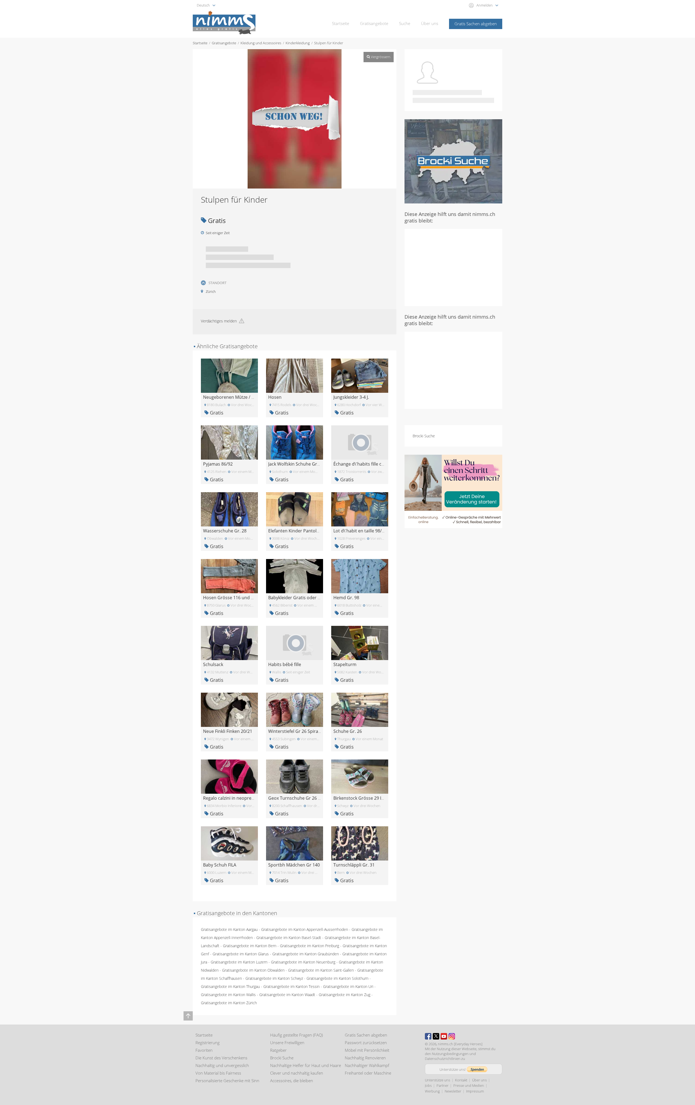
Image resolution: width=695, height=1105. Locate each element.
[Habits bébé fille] (294, 642)
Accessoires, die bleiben (291, 1080)
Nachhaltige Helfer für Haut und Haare (305, 1065)
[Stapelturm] (359, 642)
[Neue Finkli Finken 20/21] (229, 709)
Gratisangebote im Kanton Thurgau (230, 986)
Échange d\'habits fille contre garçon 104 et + (379, 464)
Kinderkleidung (298, 42)
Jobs (428, 1085)
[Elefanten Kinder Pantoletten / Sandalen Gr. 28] (294, 508)
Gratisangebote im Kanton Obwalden (253, 970)
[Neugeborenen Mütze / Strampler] (229, 375)
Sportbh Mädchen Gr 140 (294, 865)
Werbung (432, 1091)
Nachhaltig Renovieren (365, 1057)
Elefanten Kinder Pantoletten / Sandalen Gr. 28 (316, 531)
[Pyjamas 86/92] (229, 442)
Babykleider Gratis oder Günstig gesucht (309, 598)
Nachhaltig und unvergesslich (222, 1065)
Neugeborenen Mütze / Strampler (237, 397)
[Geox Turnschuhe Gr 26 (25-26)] (294, 776)
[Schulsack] (229, 642)
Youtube (444, 1036)
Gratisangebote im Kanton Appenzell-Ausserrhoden (304, 929)
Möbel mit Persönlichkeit (367, 1050)
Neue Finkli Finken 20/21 (227, 731)
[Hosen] (294, 375)
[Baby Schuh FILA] (229, 843)
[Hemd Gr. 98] (359, 575)
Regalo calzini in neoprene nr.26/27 (239, 798)
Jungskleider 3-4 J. (351, 397)
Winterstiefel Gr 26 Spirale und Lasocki (307, 731)
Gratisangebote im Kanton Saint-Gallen (321, 970)
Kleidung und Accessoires (261, 42)
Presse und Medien (468, 1085)
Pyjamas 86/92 (218, 464)
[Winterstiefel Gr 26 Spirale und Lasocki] (294, 709)
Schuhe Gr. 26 (347, 731)
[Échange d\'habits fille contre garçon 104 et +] (359, 442)
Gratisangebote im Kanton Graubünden (305, 953)
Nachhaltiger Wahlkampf (367, 1065)
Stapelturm (344, 664)
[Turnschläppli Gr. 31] (359, 843)
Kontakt (461, 1080)
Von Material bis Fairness (218, 1073)
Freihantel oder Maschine (368, 1073)
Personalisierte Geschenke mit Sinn (227, 1080)
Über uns (429, 23)
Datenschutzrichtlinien (442, 1058)
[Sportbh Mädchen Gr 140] (294, 843)
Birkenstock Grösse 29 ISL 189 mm (368, 798)
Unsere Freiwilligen (287, 1042)
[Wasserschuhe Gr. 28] (229, 508)
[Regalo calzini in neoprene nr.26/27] (229, 776)
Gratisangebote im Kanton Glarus (241, 953)
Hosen (275, 397)
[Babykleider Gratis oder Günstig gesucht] (294, 575)
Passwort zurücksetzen (366, 1042)
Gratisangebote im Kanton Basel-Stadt (288, 937)
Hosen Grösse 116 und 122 (230, 598)
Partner (442, 1085)
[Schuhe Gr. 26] (359, 709)
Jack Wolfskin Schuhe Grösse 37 (300, 464)
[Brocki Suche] (453, 161)
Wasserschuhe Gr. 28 (225, 531)
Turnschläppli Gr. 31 (354, 865)
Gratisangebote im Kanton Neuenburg (303, 962)
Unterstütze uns (437, 1080)
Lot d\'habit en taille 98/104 (361, 531)
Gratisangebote (374, 23)
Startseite (340, 23)
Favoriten (204, 1050)
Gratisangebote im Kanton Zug (344, 994)
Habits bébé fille (284, 664)
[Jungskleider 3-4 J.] (359, 375)
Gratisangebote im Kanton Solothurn (337, 978)
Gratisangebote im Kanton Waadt (287, 994)
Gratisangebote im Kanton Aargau (229, 929)
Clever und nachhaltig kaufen (296, 1073)
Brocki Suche (424, 435)
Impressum (475, 1091)
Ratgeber (278, 1050)
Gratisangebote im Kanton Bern (249, 945)
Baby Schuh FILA (219, 865)
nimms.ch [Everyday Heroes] (460, 1043)
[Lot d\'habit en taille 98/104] (359, 508)
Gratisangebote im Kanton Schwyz (274, 978)
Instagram (451, 1036)
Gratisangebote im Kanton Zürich (229, 1002)
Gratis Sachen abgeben (475, 23)
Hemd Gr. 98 (346, 598)
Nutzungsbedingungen (450, 1053)
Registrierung (207, 1042)
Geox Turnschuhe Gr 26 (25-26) (300, 798)
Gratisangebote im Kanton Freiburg (309, 945)
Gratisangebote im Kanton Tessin (291, 986)
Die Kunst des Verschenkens (221, 1057)
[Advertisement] (453, 267)
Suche (404, 23)
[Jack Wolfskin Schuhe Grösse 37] (294, 442)
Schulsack (213, 664)
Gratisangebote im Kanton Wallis (228, 994)
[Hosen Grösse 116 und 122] (229, 575)
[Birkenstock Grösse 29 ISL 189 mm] (359, 776)
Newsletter (453, 1091)
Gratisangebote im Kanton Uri (348, 986)
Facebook (428, 1036)
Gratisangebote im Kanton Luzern (239, 962)
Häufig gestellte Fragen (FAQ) (296, 1035)
